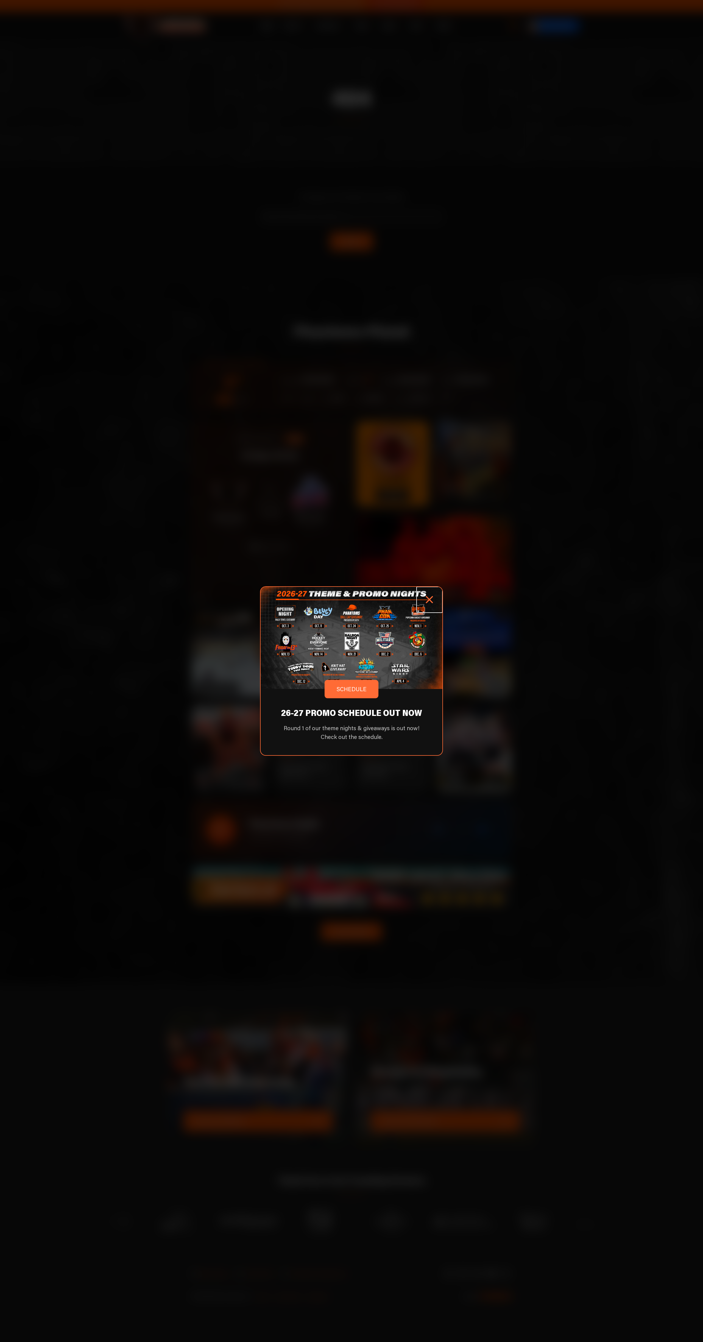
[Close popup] (429, 600)
